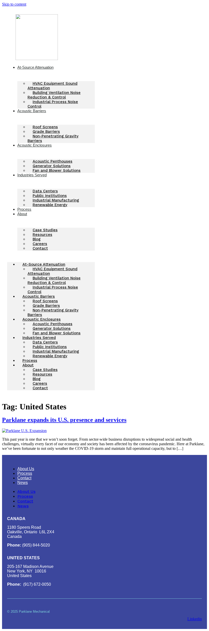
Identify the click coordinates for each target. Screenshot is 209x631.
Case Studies (45, 230)
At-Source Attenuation (35, 67)
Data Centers (45, 191)
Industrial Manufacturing (56, 200)
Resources (42, 234)
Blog (37, 239)
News (22, 482)
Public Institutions (50, 195)
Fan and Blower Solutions (57, 170)
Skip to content (14, 4)
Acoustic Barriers (31, 111)
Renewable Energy (50, 205)
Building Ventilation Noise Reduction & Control (54, 94)
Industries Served (32, 175)
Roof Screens (45, 127)
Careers (40, 243)
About (22, 214)
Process (29, 360)
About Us (25, 469)
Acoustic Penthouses (52, 161)
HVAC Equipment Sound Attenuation (52, 85)
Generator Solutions (52, 166)
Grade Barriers (46, 131)
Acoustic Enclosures (34, 145)
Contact (40, 248)
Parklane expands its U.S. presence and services (64, 420)
